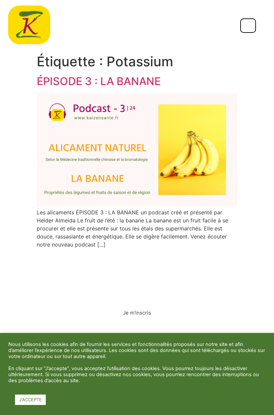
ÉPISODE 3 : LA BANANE (99, 81)
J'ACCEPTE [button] (30, 399)
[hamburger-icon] (248, 25)
